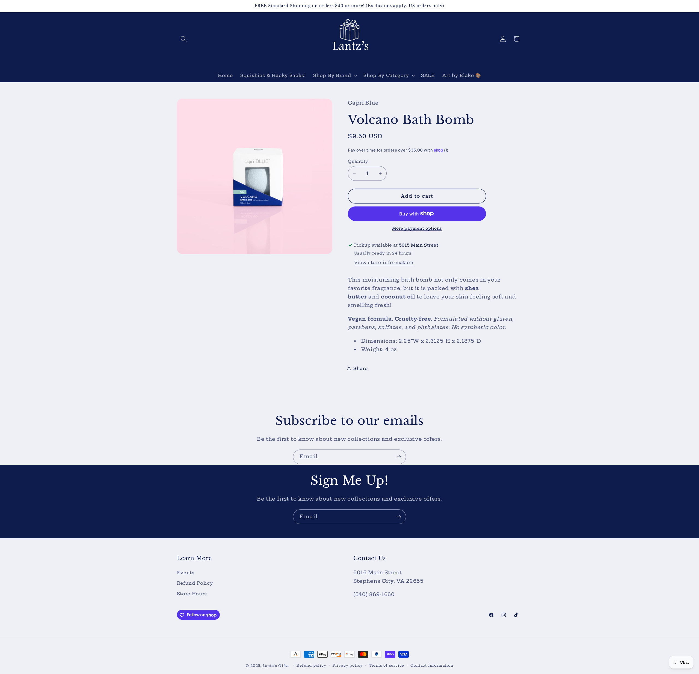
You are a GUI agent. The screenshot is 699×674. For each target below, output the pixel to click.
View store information (384, 262)
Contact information (431, 665)
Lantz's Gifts (276, 666)
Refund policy (311, 665)
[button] (184, 39)
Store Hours (192, 593)
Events (186, 572)
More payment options (417, 228)
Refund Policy (195, 583)
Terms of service (386, 665)
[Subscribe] (399, 457)
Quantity (358, 161)
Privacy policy (348, 665)
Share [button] (360, 368)
